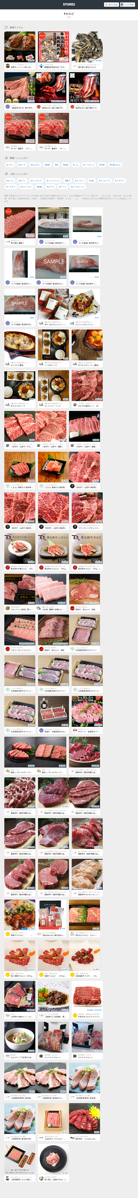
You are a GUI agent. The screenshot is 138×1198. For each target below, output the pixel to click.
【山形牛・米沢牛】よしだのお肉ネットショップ (95, 403)
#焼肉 (47, 165)
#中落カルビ (115, 165)
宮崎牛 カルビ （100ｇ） (55, 976)
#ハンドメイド (53, 180)
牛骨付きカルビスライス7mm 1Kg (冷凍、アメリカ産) (100, 1017)
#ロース (22, 165)
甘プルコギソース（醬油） (89, 365)
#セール (10, 180)
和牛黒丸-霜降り (17, 243)
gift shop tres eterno (52, 729)
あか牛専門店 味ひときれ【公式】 (87, 770)
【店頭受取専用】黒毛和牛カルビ (24, 1098)
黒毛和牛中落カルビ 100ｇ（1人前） (26, 569)
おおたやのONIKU (81, 1136)
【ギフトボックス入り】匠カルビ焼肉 (26, 650)
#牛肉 (102, 165)
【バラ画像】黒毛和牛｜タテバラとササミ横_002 (95, 284)
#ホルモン (35, 165)
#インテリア (36, 180)
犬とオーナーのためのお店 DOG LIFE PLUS (93, 64)
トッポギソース (50, 365)
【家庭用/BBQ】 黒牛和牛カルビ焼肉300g (28, 108)
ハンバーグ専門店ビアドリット (21, 64)
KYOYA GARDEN (81, 607)
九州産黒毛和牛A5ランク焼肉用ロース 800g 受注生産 (100, 691)
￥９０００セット (85, 1057)
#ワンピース (104, 180)
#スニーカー (26, 187)
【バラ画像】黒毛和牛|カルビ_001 (56, 284)
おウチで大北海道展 (49, 933)
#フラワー (119, 180)
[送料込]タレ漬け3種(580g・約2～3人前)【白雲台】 (63, 108)
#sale (91, 180)
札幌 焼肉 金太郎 (17, 973)
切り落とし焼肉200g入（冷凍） (57, 1179)
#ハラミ (10, 165)
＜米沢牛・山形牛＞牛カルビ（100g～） (27, 446)
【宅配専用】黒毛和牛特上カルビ (24, 1139)
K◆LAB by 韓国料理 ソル (53, 322)
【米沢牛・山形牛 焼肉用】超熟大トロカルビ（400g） (97, 487)
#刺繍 (39, 187)
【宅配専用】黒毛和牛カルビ (53, 1098)
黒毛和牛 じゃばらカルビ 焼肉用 (89, 1139)
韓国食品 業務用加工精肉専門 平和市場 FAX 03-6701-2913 (98, 1014)
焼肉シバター (15, 770)
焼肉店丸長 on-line (51, 1136)
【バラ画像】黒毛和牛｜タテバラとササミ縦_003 (31, 284)
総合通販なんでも (17, 146)
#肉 (56, 165)
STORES (64, 3)
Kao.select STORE (17, 933)
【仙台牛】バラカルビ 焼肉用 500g (59, 1139)
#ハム (75, 165)
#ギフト (22, 180)
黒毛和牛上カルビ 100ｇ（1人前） (59, 569)
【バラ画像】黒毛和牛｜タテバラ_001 (60, 243)
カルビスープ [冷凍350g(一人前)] (24, 1057)
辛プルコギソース (18, 406)
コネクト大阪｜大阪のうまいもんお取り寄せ (57, 105)
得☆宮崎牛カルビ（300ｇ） (22, 976)
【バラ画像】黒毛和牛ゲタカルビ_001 (93, 243)
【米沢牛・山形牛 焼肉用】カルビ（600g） (62, 528)
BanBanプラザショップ (86, 729)
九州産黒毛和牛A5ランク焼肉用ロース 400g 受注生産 (33, 732)
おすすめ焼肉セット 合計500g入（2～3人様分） (98, 406)
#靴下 (67, 180)
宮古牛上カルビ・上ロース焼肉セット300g (93, 935)
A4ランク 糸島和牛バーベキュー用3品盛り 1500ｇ (100, 732)
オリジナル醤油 (17, 365)
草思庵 (13, 1055)
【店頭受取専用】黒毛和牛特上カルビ (90, 1098)
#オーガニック (77, 187)
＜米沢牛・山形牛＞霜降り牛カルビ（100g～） (61, 446)
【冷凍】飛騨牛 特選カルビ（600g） (57, 609)
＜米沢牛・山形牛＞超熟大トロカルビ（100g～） (95, 446)
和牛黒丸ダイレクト (18, 240)
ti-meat (13, 105)
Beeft (13, 1014)
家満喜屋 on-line (50, 1055)
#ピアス (50, 187)
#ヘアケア (11, 187)
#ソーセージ (88, 165)
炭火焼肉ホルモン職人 (18, 1095)
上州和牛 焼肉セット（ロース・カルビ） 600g (30, 1017)
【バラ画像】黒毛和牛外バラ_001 (24, 324)
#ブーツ (62, 187)
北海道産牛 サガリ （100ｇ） (88, 976)
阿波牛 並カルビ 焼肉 (85, 609)
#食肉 (65, 165)
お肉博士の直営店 (50, 1177)
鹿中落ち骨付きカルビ (87, 67)
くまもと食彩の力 (17, 485)
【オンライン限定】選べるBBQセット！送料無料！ (32, 609)
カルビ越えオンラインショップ (21, 1177)
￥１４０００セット (52, 1057)
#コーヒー (79, 180)
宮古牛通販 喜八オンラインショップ (87, 933)
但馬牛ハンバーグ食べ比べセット (24, 67)
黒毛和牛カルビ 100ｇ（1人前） (92, 569)
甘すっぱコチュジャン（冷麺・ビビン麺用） (62, 324)
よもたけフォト (49, 240)
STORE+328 (48, 64)
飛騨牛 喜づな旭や (48, 607)
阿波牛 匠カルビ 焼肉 (54, 650)
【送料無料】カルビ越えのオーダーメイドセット (31, 1179)
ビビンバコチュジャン (84, 324)
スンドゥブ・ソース (52, 406)
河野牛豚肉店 (15, 607)
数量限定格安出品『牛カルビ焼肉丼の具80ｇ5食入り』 (66, 67)
